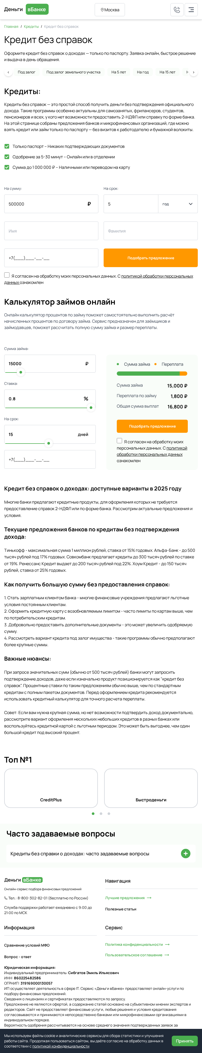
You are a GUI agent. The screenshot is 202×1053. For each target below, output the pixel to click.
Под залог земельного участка (73, 71)
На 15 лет (167, 71)
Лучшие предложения (125, 897)
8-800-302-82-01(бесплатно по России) (53, 897)
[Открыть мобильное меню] (191, 9)
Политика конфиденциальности (134, 944)
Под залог (27, 71)
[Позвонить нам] (177, 9)
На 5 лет (119, 71)
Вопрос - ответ (17, 956)
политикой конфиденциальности (60, 1046)
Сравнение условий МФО (26, 945)
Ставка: (11, 383)
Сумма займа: (16, 348)
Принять (185, 1041)
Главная (11, 26)
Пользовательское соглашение (133, 954)
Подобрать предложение (151, 257)
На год (143, 71)
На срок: (111, 188)
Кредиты (31, 26)
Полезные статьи (120, 908)
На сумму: (13, 188)
